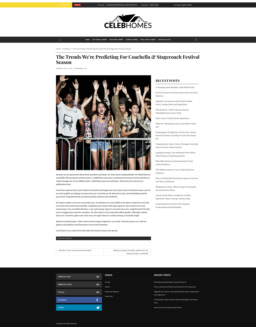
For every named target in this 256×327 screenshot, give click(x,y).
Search (107, 287)
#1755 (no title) (164, 40)
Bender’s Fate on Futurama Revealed (75, 250)
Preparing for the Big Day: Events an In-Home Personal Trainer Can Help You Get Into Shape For (176, 135)
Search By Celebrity (112, 292)
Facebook (62, 300)
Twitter (61, 307)
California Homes (99, 40)
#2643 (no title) (65, 284)
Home (87, 40)
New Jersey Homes (148, 40)
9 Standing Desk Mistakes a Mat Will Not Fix (98, 5)
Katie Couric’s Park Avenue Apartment (172, 118)
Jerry (85, 68)
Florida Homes (132, 40)
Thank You (109, 296)
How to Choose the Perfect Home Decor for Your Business (146, 5)
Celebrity (68, 238)
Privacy (61, 292)
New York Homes (116, 40)
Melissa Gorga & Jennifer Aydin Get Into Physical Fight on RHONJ (130, 252)
